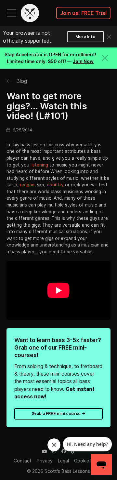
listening (39, 164)
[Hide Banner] (105, 58)
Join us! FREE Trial (83, 13)
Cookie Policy (88, 460)
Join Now (83, 61)
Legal (63, 460)
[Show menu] (11, 13)
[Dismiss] (109, 36)
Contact (23, 460)
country (55, 184)
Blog (21, 81)
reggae (27, 184)
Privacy (45, 460)
